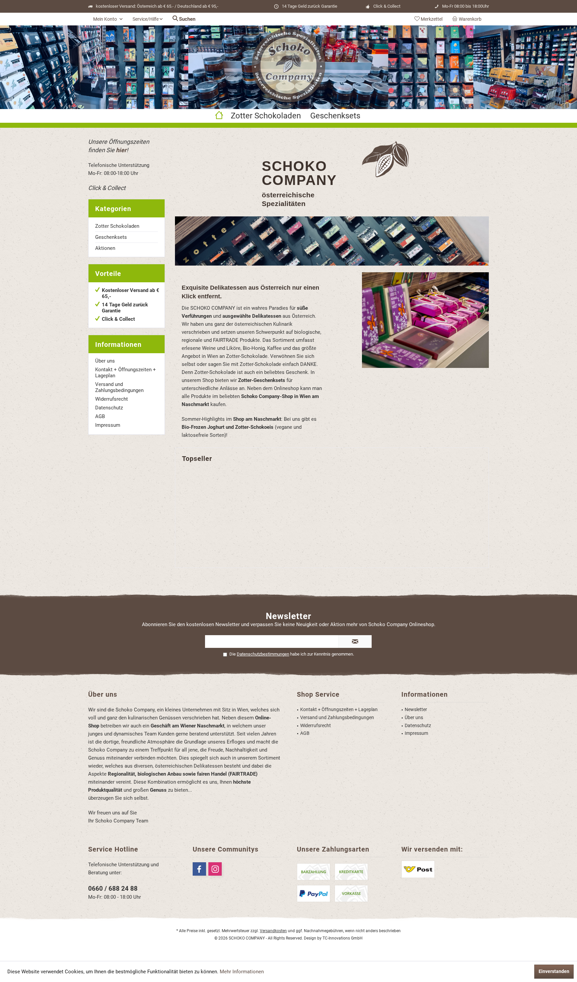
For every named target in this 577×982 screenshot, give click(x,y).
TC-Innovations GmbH (343, 938)
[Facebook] (199, 869)
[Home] (219, 116)
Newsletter (416, 709)
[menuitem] (468, 19)
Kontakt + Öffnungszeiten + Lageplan (125, 373)
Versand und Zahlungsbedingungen (119, 387)
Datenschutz (109, 408)
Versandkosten (273, 930)
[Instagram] (215, 869)
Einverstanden (554, 971)
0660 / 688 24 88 (113, 888)
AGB (100, 416)
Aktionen (105, 248)
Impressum (107, 425)
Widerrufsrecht (111, 399)
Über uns (105, 361)
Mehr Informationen (242, 972)
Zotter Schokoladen (117, 226)
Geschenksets (111, 237)
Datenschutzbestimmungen (263, 654)
